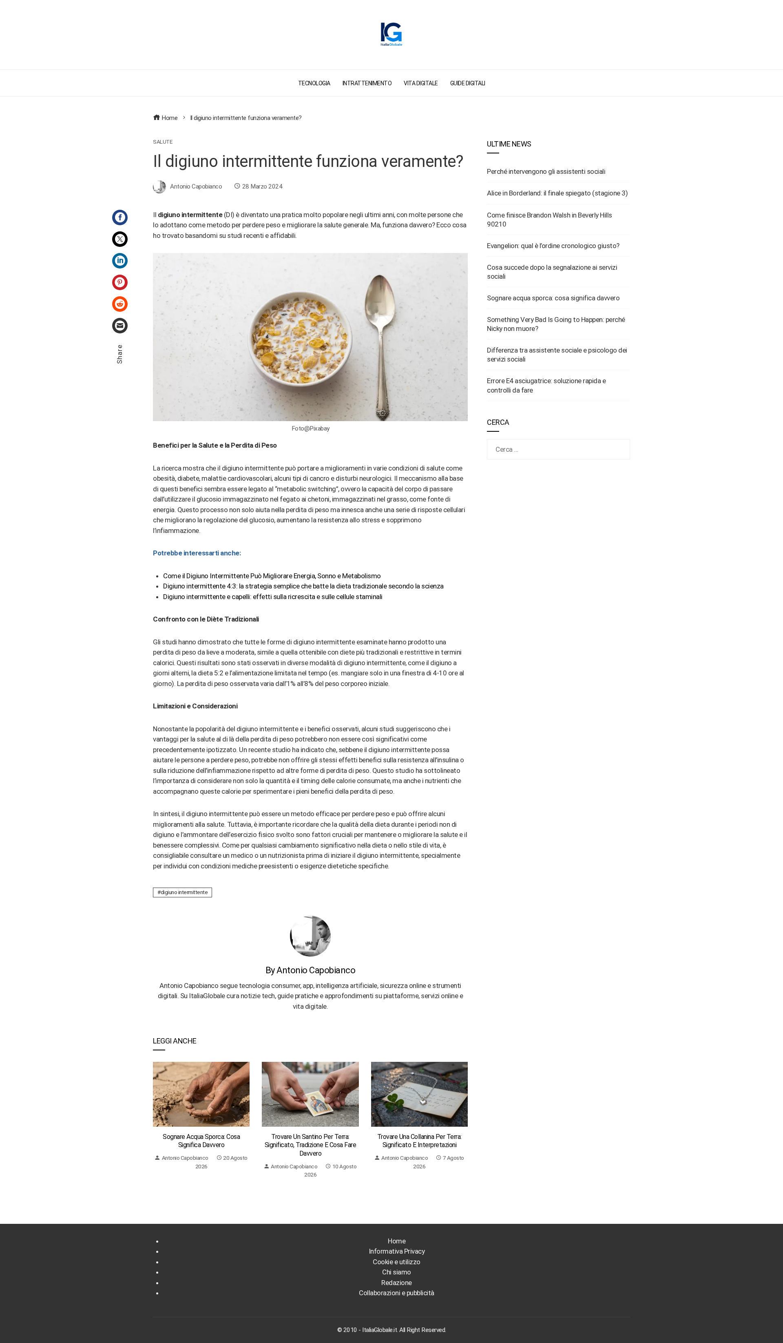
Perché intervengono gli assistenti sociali (546, 171)
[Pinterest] (120, 282)
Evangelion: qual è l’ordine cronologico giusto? (553, 246)
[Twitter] (120, 239)
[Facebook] (120, 217)
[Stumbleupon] (120, 304)
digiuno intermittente (184, 892)
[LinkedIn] (120, 261)
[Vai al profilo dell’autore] (310, 935)
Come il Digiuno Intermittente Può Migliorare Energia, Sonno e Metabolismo (272, 576)
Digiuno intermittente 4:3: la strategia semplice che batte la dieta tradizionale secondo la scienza (303, 586)
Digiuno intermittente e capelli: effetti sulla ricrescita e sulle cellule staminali (273, 597)
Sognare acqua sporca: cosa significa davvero (201, 1141)
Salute (162, 142)
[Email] (120, 325)
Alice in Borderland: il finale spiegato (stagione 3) (557, 193)
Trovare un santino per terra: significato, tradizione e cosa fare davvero (310, 1145)
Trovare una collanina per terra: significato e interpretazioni (419, 1141)
